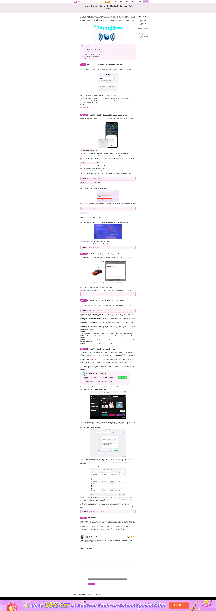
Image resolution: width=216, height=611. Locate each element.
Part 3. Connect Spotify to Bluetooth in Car (92, 53)
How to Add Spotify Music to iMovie (144, 29)
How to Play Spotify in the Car (93, 294)
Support (126, 1)
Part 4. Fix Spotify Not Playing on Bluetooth (92, 54)
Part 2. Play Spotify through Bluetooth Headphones (94, 51)
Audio (114, 1)
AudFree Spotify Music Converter (97, 359)
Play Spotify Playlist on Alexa (143, 21)
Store (108, 1)
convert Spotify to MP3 (96, 377)
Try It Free (123, 377)
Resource (132, 1)
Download (140, 1)
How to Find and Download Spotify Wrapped (144, 34)
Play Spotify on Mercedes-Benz (144, 37)
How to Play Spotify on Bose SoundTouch (89, 109)
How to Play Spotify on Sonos (86, 107)
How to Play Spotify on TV (92, 208)
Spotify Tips (115, 10)
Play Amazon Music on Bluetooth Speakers (143, 32)
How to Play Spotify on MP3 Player (94, 178)
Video (120, 1)
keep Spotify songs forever (110, 528)
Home (75, 594)
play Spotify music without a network (126, 68)
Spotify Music (82, 594)
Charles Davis (96, 10)
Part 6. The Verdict (87, 58)
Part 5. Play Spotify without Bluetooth (91, 56)
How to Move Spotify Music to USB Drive (95, 511)
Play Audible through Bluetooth (143, 24)
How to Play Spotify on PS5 (92, 247)
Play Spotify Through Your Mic (144, 26)
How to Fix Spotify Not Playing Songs (94, 310)
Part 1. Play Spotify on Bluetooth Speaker (92, 49)
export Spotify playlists (127, 497)
